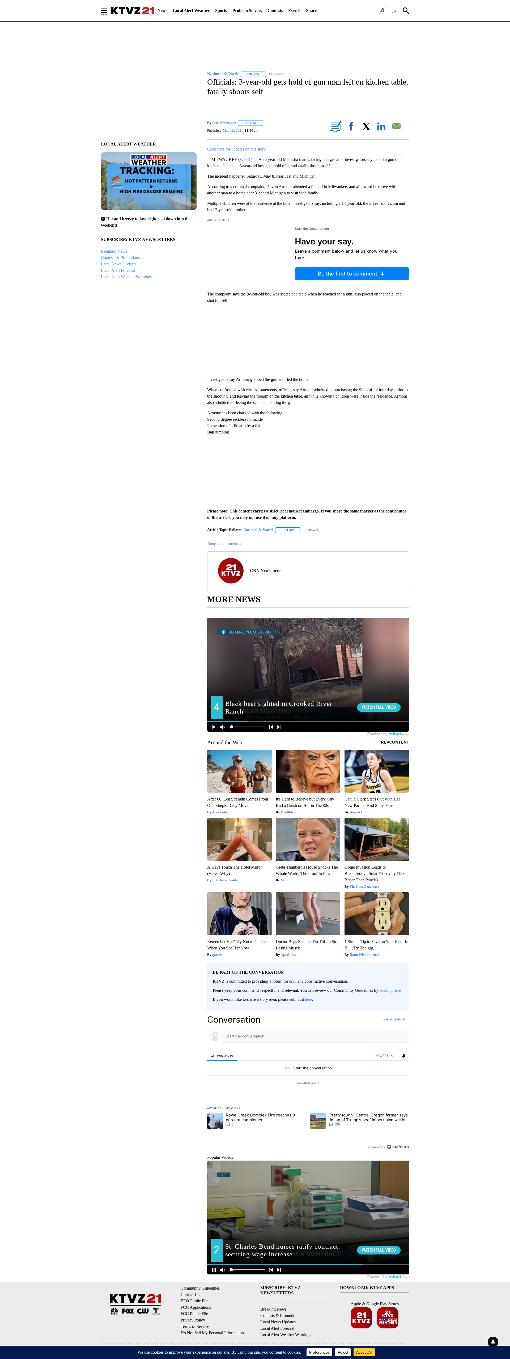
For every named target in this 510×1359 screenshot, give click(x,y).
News (162, 10)
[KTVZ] (132, 11)
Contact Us (190, 1294)
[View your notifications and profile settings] (403, 1055)
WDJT (245, 159)
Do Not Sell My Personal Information (212, 1333)
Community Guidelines (200, 1288)
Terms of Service (195, 1326)
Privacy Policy (193, 1320)
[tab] (222, 1056)
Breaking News (114, 251)
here (308, 999)
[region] (308, 1083)
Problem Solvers (247, 10)
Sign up (400, 1019)
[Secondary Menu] (108, 11)
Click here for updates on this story (236, 149)
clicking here (390, 990)
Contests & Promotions (120, 257)
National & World (258, 530)
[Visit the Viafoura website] (397, 1147)
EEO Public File (194, 1301)
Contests (275, 10)
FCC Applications (196, 1307)
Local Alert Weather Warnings (126, 276)
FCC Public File (194, 1313)
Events (294, 10)
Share (311, 10)
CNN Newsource (224, 123)
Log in (387, 1019)
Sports (221, 10)
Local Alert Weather (191, 10)
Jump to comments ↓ (224, 543)
